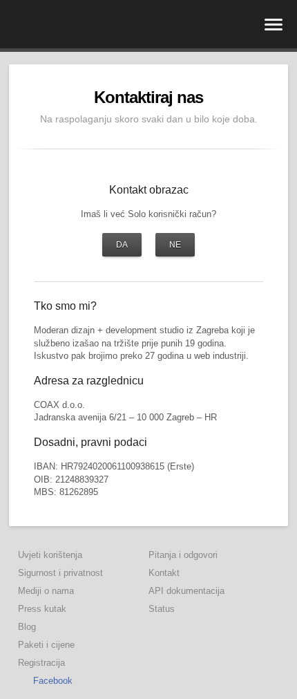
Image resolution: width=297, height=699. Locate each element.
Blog (27, 627)
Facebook (53, 680)
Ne (175, 245)
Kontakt (164, 573)
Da (122, 245)
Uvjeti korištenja (50, 555)
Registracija (41, 663)
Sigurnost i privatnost (60, 573)
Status (161, 609)
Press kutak (42, 609)
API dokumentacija (186, 591)
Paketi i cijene (46, 645)
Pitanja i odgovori (183, 555)
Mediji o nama (46, 591)
